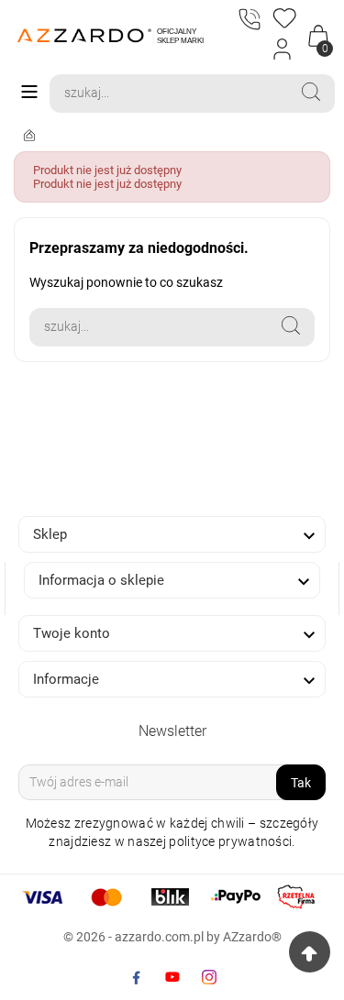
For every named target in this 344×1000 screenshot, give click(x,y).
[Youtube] (172, 977)
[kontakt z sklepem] (247, 20)
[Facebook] (136, 977)
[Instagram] (209, 977)
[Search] (311, 92)
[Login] (283, 49)
